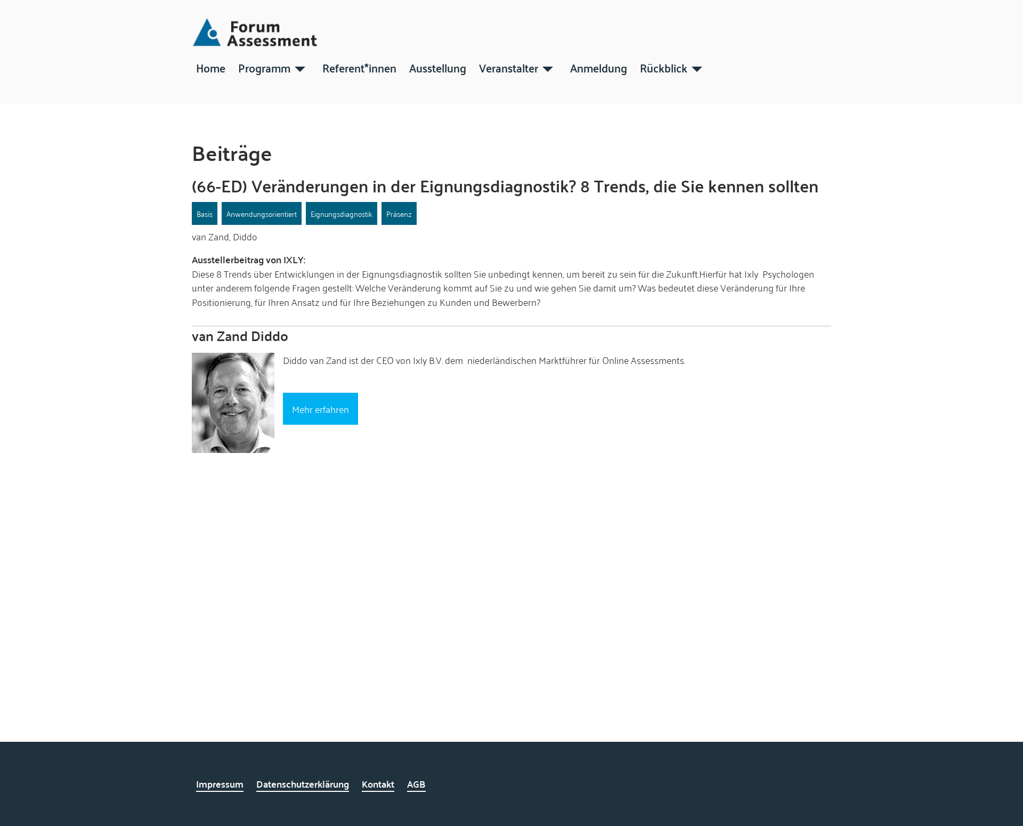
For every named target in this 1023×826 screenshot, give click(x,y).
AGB (416, 783)
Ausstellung (437, 67)
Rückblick (663, 67)
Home (210, 67)
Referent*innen (359, 67)
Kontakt (378, 783)
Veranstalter (508, 67)
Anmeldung (598, 67)
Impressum (219, 783)
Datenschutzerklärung (302, 783)
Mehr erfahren (320, 408)
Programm (264, 67)
